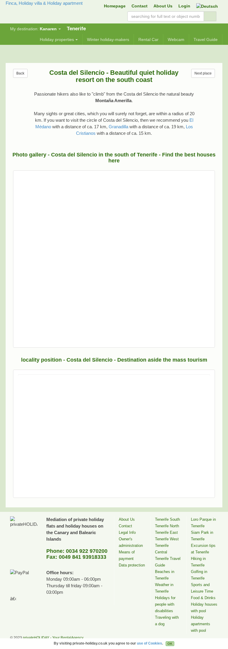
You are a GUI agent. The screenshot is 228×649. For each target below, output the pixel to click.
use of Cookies (149, 643)
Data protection (132, 565)
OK (169, 643)
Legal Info (127, 532)
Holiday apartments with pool (200, 624)
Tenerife (76, 28)
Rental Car (148, 39)
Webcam (176, 39)
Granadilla (118, 126)
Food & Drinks (203, 598)
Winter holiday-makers (108, 39)
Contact (140, 6)
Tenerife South (167, 519)
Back (20, 73)
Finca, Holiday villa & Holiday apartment (44, 3)
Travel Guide (206, 39)
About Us (162, 6)
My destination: (33, 28)
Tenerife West (167, 539)
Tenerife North (167, 526)
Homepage (115, 6)
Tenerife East (166, 532)
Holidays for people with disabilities (165, 604)
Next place (203, 73)
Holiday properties (57, 39)
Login (184, 6)
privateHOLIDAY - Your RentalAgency (53, 638)
